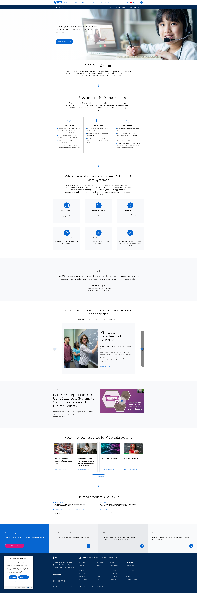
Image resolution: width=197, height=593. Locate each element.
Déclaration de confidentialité (69, 586)
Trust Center (92, 586)
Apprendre (74, 2)
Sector (117, 7)
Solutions (124, 7)
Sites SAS (138, 3)
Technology (132, 7)
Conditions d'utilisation (82, 586)
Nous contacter (134, 3)
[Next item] (141, 349)
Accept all (13, 577)
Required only (23, 577)
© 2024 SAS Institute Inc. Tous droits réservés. (107, 586)
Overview (111, 7)
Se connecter (141, 2)
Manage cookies (19, 581)
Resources (140, 7)
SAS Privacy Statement (25, 566)
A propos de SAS (104, 2)
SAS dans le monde (131, 2)
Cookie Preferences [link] (57, 586)
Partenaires (94, 2)
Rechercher (127, 3)
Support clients (84, 2)
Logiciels (66, 2)
